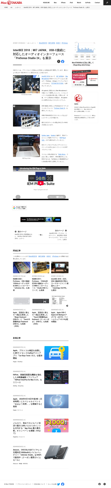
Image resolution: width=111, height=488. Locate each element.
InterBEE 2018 (45, 76)
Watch (79, 2)
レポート (18, 7)
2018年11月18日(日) (19, 43)
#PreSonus (65, 43)
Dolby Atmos (61, 154)
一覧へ (41, 235)
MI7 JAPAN (59, 76)
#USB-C (58, 43)
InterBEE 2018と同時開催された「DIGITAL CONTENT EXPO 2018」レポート (23, 235)
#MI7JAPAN (51, 43)
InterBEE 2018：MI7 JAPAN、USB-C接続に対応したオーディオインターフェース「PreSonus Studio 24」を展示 (57, 7)
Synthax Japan (45, 135)
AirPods (87, 2)
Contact (97, 2)
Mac (55, 2)
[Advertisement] (55, 23)
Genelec (53, 135)
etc (11, 7)
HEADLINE (46, 2)
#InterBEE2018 (43, 43)
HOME (6, 7)
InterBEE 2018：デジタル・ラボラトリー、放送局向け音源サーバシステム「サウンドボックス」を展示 (58, 234)
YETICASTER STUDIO (57, 83)
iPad (71, 2)
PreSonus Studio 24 (59, 108)
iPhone (63, 2)
